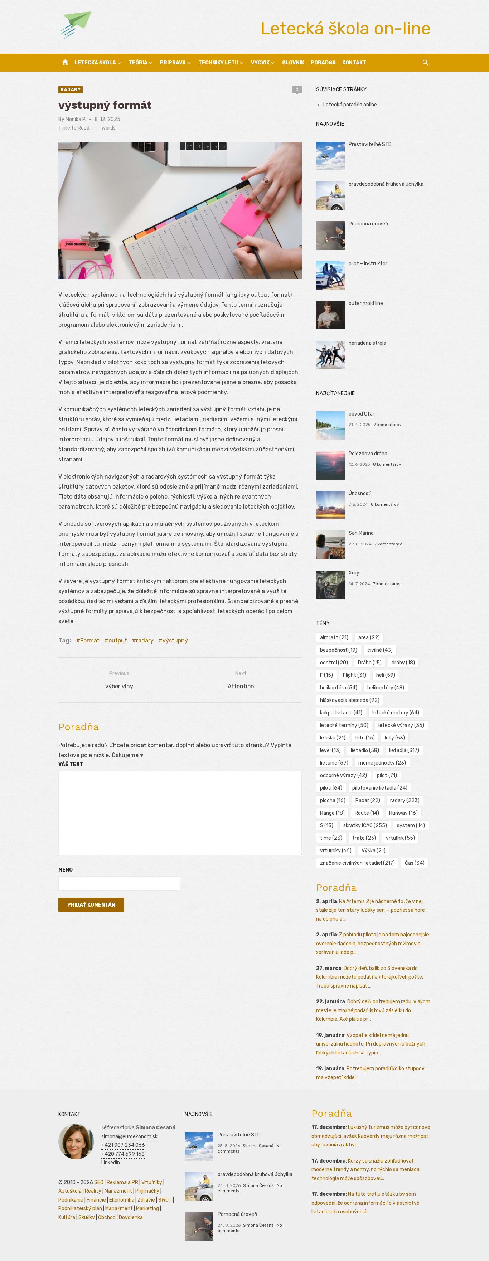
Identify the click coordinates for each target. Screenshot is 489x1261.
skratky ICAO (365, 826)
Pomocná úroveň (368, 224)
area (369, 638)
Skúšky (86, 1217)
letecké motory (395, 713)
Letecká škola (95, 63)
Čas (415, 863)
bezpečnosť (338, 650)
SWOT (165, 1200)
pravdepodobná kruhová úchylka (386, 184)
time (331, 838)
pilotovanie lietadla (379, 788)
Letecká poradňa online (350, 105)
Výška (374, 851)
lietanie (334, 763)
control (334, 663)
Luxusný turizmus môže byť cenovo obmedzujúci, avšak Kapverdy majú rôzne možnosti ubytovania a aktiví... (370, 1136)
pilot (387, 775)
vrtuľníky (336, 851)
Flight (354, 675)
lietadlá (404, 750)
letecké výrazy (401, 725)
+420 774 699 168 (123, 1154)
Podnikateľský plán (80, 1209)
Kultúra (66, 1217)
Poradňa (323, 63)
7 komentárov (388, 544)
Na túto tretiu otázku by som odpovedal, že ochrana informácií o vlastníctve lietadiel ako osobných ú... (365, 1203)
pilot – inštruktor (368, 264)
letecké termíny (344, 725)
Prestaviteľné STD (370, 144)
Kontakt (354, 63)
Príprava (173, 63)
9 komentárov (387, 424)
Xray (354, 573)
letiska (332, 738)
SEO (98, 1182)
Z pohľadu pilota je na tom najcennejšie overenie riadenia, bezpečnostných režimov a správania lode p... (372, 943)
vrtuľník (400, 838)
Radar (367, 800)
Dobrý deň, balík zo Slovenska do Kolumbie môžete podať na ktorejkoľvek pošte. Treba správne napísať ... (369, 977)
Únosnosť (359, 493)
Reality (93, 1191)
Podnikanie (70, 1200)
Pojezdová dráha (368, 454)
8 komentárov (387, 464)
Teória (138, 63)
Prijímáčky (147, 1191)
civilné (380, 650)
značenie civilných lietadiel (357, 863)
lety (395, 738)
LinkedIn (110, 1163)
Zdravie (146, 1200)
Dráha (370, 663)
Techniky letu (218, 63)
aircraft (334, 638)
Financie (96, 1200)
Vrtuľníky (151, 1182)
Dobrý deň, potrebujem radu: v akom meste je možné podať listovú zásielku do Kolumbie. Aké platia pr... (373, 1010)
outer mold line (366, 303)
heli (385, 675)
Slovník (293, 63)
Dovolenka (131, 1217)
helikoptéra (338, 688)
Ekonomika (121, 1200)
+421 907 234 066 (123, 1145)
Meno (65, 870)
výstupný (175, 640)
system (411, 826)
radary (70, 89)
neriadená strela (367, 343)
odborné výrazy (343, 775)
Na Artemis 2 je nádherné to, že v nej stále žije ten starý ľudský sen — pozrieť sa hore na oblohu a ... (370, 910)
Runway (403, 813)
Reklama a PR (122, 1182)
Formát (90, 640)
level (330, 750)
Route (367, 813)
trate (364, 838)
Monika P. (76, 119)
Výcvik (260, 63)
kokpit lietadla (341, 713)
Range (332, 813)
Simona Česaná (258, 1145)
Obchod (107, 1217)
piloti (331, 788)
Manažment (118, 1191)
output (117, 640)
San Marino (361, 533)
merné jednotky (382, 763)
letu (365, 738)
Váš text (70, 764)
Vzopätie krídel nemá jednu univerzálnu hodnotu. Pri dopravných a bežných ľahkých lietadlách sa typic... (370, 1044)
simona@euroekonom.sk (129, 1137)
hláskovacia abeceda (349, 700)
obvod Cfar (361, 414)
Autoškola (70, 1191)
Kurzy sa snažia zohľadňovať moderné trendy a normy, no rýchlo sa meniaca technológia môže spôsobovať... (365, 1170)
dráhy (403, 663)
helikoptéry (385, 688)
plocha (332, 800)
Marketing (147, 1209)
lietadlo (365, 750)
